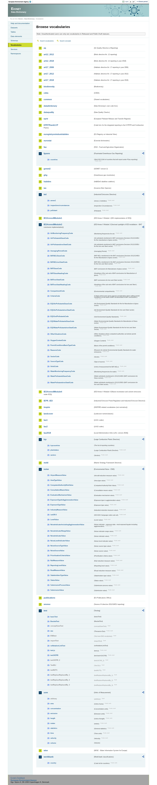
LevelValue (54, 519)
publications (49, 598)
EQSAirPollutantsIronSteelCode (62, 310)
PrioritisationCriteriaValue (60, 555)
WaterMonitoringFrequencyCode (62, 371)
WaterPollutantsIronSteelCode (61, 382)
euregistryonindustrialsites (56, 134)
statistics (53, 728)
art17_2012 (49, 74)
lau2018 (47, 433)
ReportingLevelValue (58, 565)
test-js (52, 650)
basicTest (54, 617)
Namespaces (16, 54)
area (52, 703)
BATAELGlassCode (57, 256)
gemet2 (47, 169)
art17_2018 (49, 80)
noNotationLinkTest (57, 646)
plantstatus (54, 450)
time (52, 733)
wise (46, 750)
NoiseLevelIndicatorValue (60, 541)
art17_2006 (49, 67)
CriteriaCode (55, 296)
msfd (46, 463)
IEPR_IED (48, 401)
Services (14, 49)
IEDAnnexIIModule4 (53, 392)
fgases (47, 153)
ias (45, 188)
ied (45, 194)
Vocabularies (16, 45)
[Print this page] (131, 1)
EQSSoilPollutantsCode (59, 316)
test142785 (54, 655)
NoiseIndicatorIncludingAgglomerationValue (67, 524)
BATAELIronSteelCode (58, 262)
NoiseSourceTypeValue (59, 546)
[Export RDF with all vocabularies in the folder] (143, 153)
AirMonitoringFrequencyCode (61, 233)
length (52, 718)
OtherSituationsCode (58, 334)
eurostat (47, 141)
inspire (47, 407)
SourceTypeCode (56, 361)
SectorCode (54, 356)
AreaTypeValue (56, 480)
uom (46, 692)
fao (45, 147)
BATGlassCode (56, 268)
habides (47, 182)
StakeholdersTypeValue (59, 575)
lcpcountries (55, 445)
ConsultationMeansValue (59, 490)
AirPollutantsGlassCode (59, 238)
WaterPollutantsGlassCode (60, 376)
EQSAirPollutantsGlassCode (61, 304)
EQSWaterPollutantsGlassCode (62, 321)
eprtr (46, 119)
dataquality (49, 112)
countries (54, 159)
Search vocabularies (47, 41)
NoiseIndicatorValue (58, 536)
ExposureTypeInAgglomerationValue (64, 500)
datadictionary (50, 106)
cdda (46, 93)
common (48, 99)
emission (53, 713)
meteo (52, 723)
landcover (48, 414)
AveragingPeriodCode (58, 251)
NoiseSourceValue (57, 551)
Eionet (20, 19)
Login (126, 1)
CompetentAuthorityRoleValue (61, 485)
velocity (53, 738)
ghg (45, 175)
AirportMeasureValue (58, 475)
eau (51, 631)
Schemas (14, 41)
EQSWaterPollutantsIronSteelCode (63, 328)
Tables (13, 32)
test (45, 611)
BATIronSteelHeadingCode (60, 285)
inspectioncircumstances (59, 205)
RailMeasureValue (57, 560)
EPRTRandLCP (51, 125)
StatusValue (54, 580)
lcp (45, 439)
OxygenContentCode (58, 340)
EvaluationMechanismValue (60, 495)
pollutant (53, 210)
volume (53, 743)
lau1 (46, 420)
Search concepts (65, 41)
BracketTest (54, 621)
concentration (55, 708)
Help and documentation (20, 23)
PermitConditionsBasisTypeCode (62, 345)
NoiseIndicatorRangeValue (60, 531)
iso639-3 (53, 515)
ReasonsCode (55, 350)
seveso (47, 604)
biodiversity (49, 87)
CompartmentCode (57, 291)
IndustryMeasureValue (58, 510)
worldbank (48, 757)
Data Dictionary (29, 19)
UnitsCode (54, 366)
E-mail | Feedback (18, 778)
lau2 (46, 427)
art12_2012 (49, 54)
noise (46, 469)
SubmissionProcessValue (60, 585)
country (53, 763)
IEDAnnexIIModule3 (53, 224)
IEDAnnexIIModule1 (53, 218)
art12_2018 (49, 61)
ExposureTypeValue (57, 505)
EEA (21, 1)
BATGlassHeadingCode (59, 273)
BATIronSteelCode (57, 280)
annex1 (53, 200)
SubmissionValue (57, 590)
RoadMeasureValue (57, 570)
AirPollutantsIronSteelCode (60, 244)
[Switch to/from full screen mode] (134, 1)
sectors (53, 455)
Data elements (16, 36)
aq (45, 48)
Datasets (14, 28)
